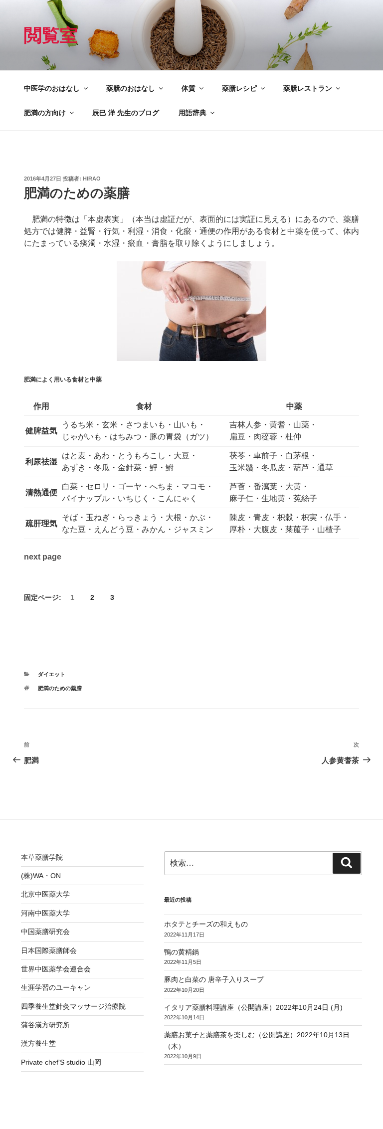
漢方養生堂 (38, 1043)
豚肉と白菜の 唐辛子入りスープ (214, 979)
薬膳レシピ (239, 88)
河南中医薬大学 (45, 913)
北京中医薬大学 (45, 894)
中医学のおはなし (52, 88)
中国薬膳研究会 (45, 932)
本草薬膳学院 (42, 857)
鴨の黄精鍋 (181, 952)
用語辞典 (192, 113)
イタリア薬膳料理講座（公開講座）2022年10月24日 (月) (253, 1007)
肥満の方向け (45, 113)
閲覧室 (51, 35)
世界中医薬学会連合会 (56, 969)
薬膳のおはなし (130, 88)
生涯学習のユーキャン (56, 987)
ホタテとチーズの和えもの (206, 924)
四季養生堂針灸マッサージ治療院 (73, 1006)
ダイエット (51, 674)
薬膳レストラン (307, 88)
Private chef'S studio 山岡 (61, 1062)
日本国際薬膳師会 (49, 950)
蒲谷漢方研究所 (45, 1025)
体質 (188, 88)
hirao (92, 179)
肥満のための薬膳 (60, 688)
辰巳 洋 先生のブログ (125, 113)
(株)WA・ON (41, 876)
